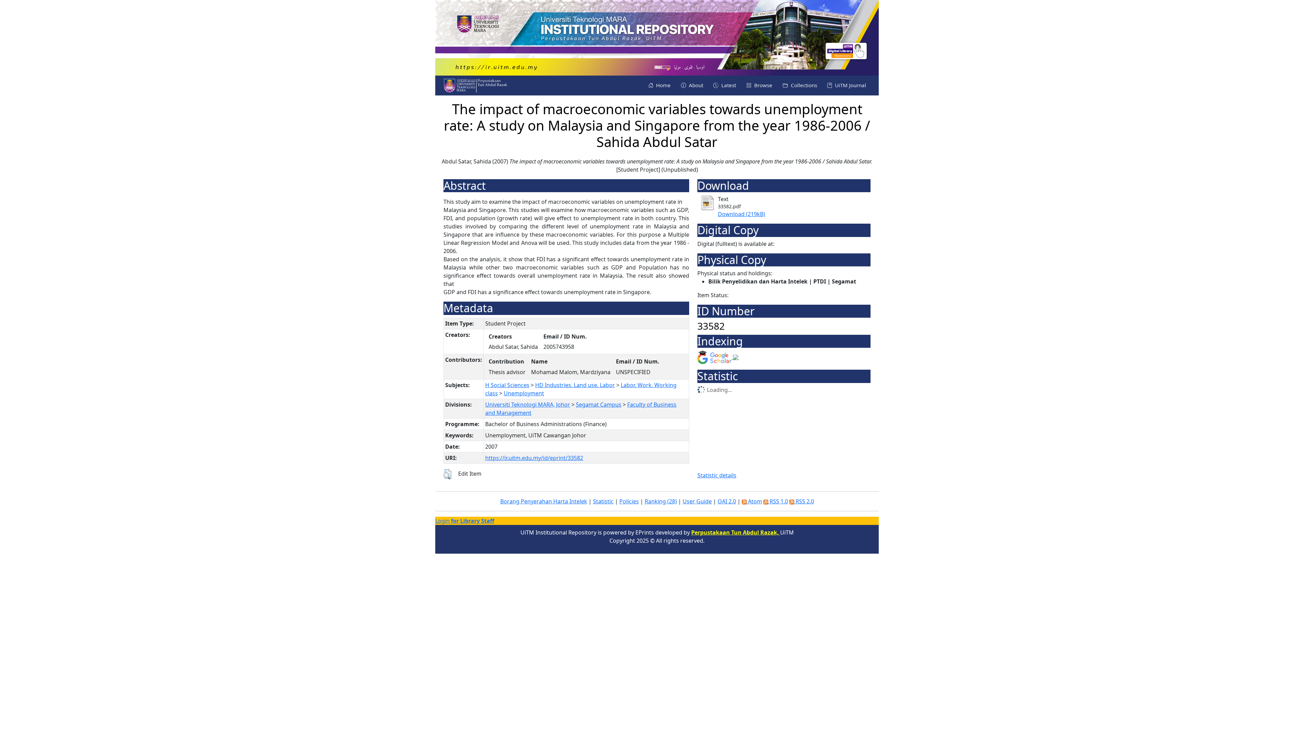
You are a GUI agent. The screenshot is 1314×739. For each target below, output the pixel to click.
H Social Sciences (507, 385)
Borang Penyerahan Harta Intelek (543, 501)
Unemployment (524, 393)
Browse (762, 85)
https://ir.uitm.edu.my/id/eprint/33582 (534, 458)
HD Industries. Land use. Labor (575, 385)
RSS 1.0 (778, 501)
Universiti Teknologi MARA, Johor (527, 404)
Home (663, 85)
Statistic (603, 501)
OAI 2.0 (727, 501)
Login (464, 521)
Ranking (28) (661, 501)
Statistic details (716, 475)
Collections (803, 85)
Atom (754, 501)
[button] (447, 474)
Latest (728, 85)
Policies (629, 501)
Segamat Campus (598, 404)
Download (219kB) (741, 214)
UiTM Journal (850, 85)
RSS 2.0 (804, 501)
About (695, 85)
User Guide (697, 501)
